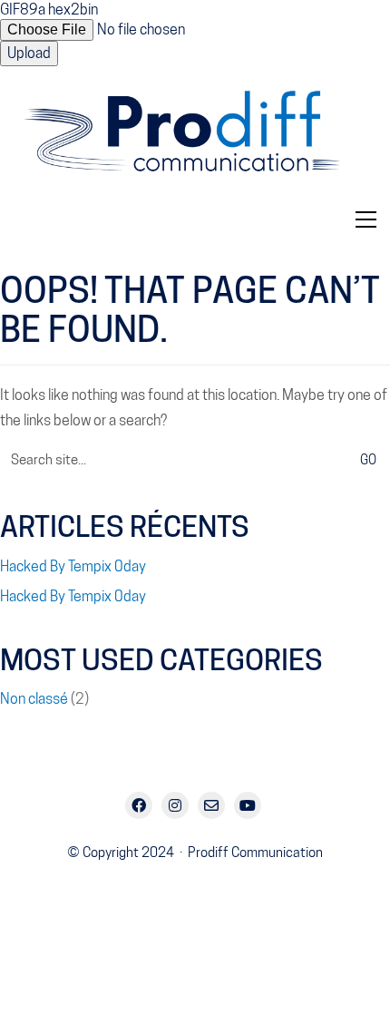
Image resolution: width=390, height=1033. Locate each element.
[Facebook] (138, 805)
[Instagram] (175, 805)
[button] (366, 219)
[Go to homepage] (195, 139)
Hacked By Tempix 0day (73, 566)
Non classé (34, 698)
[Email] (211, 805)
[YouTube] (247, 805)
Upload (29, 53)
